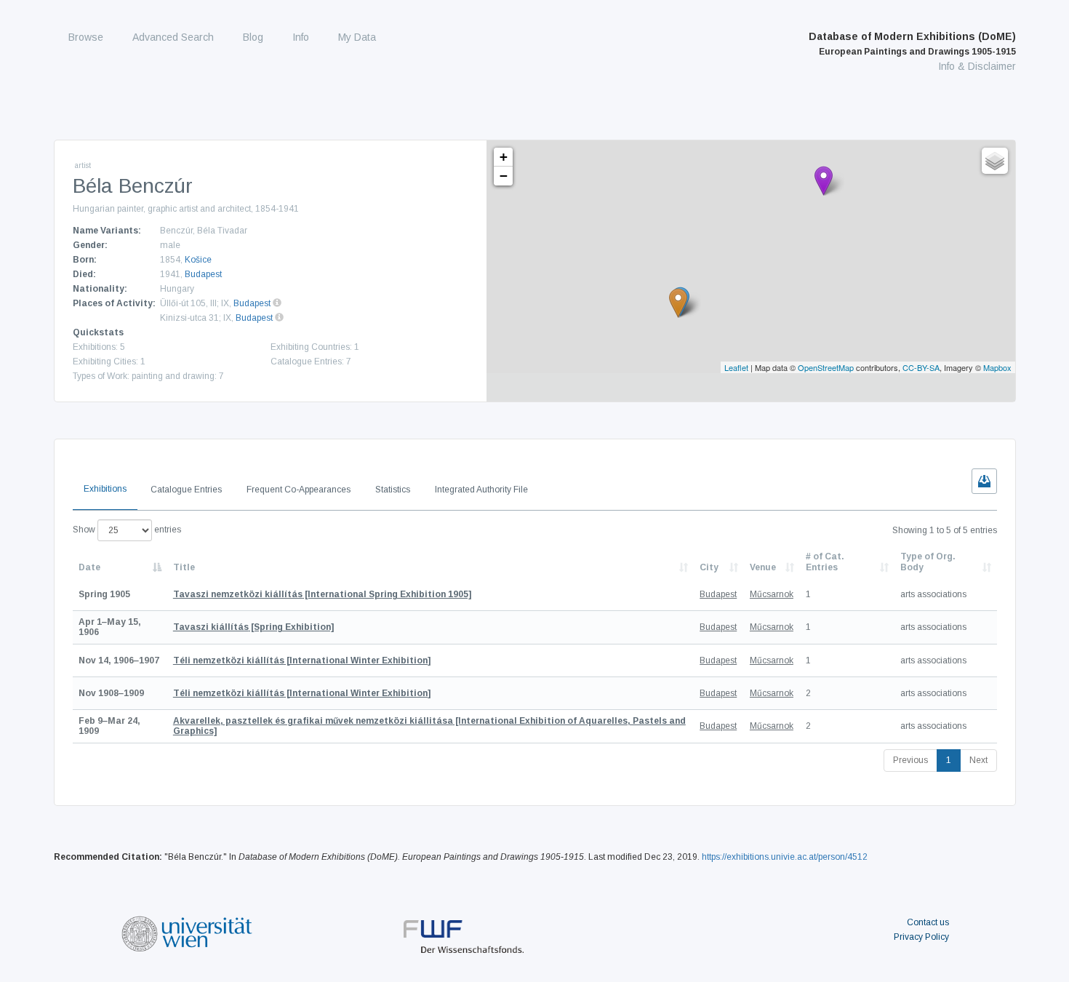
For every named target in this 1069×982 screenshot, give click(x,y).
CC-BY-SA (921, 367)
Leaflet (736, 367)
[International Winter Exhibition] (302, 660)
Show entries (127, 529)
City (709, 567)
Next (978, 760)
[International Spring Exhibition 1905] (322, 594)
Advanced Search (173, 37)
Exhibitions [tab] (105, 489)
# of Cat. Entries (825, 561)
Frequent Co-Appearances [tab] (299, 489)
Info (300, 37)
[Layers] (995, 161)
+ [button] (504, 156)
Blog (253, 37)
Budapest (203, 274)
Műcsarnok (771, 594)
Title (184, 567)
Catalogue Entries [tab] (186, 489)
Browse (85, 37)
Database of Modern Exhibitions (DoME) (912, 44)
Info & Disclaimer (977, 66)
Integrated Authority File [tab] (481, 489)
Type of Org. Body (928, 561)
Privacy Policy (921, 937)
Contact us (928, 922)
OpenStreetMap (826, 367)
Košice (198, 260)
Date (89, 567)
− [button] (504, 175)
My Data (357, 37)
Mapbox (997, 367)
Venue (763, 567)
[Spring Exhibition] (253, 627)
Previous (910, 760)
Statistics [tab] (392, 489)
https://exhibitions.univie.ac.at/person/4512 (785, 857)
